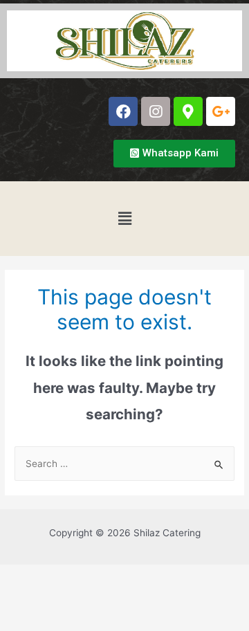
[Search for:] (124, 463)
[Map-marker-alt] (188, 111)
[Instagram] (155, 111)
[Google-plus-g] (220, 111)
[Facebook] (123, 111)
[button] (174, 153)
